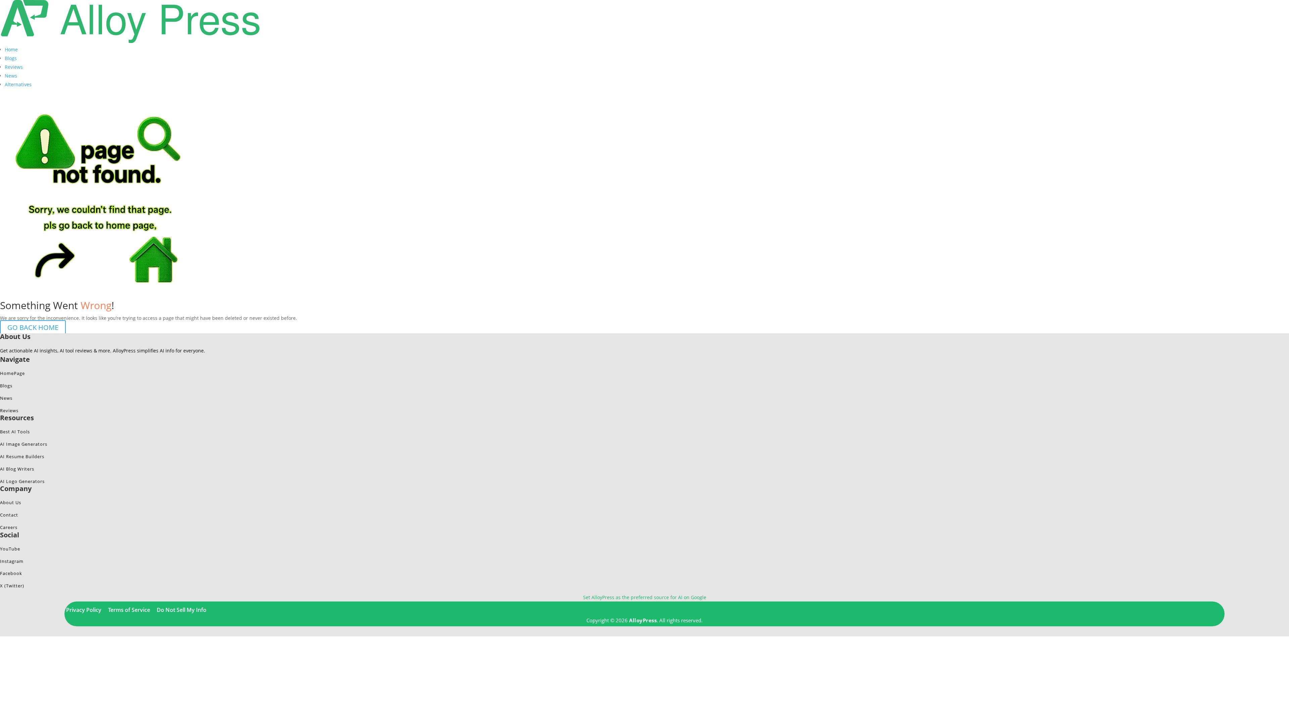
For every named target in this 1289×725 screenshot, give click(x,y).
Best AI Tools (15, 432)
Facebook (11, 573)
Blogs (11, 58)
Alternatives (18, 84)
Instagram (11, 561)
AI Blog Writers (17, 469)
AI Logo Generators (22, 481)
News (11, 75)
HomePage (12, 373)
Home (11, 49)
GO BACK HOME (32, 327)
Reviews (14, 67)
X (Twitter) (12, 586)
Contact (9, 515)
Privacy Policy (83, 610)
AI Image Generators (23, 444)
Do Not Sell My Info (181, 610)
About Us (10, 502)
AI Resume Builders (22, 456)
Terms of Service (129, 610)
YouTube (10, 549)
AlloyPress (643, 620)
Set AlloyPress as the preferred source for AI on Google (644, 597)
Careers (8, 527)
